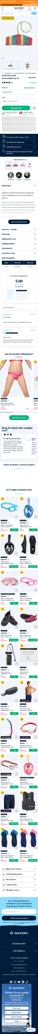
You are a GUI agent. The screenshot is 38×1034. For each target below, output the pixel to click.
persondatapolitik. (20, 923)
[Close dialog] (30, 985)
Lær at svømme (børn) (19, 73)
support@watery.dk (21, 964)
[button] (2, 36)
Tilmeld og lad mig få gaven (19, 918)
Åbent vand (16, 1008)
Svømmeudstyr (17, 1012)
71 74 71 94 (20, 961)
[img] (7, 314)
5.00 (19, 281)
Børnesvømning (8, 73)
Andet (17, 1021)
